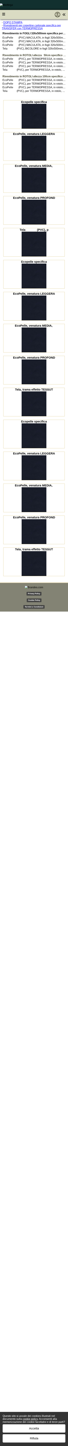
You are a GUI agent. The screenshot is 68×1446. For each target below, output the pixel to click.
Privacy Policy (34, 593)
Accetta (34, 1428)
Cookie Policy (34, 600)
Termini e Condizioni (34, 607)
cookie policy (30, 1419)
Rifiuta (34, 1438)
